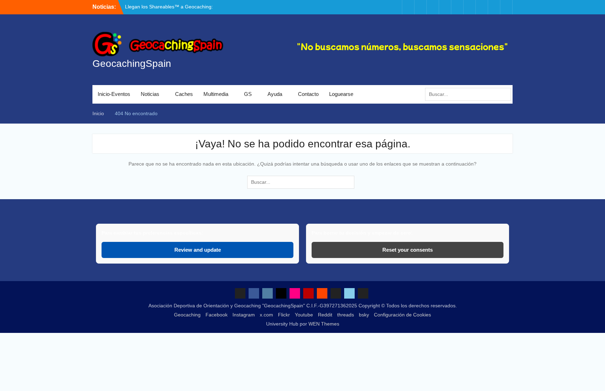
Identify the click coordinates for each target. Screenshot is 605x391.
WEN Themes (323, 324)
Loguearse (341, 94)
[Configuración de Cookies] (506, 7)
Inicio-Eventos (114, 94)
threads (345, 314)
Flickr (284, 314)
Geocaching (187, 314)
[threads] (481, 7)
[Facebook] (408, 7)
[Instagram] (420, 7)
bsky (364, 314)
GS (248, 94)
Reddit (325, 314)
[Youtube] (457, 7)
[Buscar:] (469, 94)
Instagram (243, 314)
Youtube (304, 314)
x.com (266, 314)
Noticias (150, 94)
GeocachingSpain (131, 63)
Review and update (197, 250)
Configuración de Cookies (402, 314)
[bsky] (494, 7)
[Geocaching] (395, 7)
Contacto (308, 94)
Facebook (217, 314)
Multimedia (215, 94)
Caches (184, 94)
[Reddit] (469, 7)
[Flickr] (444, 7)
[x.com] (432, 7)
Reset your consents (407, 250)
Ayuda (274, 94)
